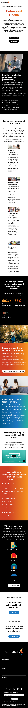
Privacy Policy (6, 701)
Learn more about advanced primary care (14, 371)
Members (4, 673)
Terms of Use (16, 705)
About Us (4, 668)
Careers (4, 686)
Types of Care (9, 6)
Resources (4, 677)
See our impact (14, 38)
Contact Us (4, 682)
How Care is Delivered (7, 664)
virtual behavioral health (15, 442)
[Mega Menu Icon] (25, 2)
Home (3, 6)
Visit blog (14, 612)
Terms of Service (13, 701)
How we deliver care (14, 585)
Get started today (14, 636)
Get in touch (14, 41)
